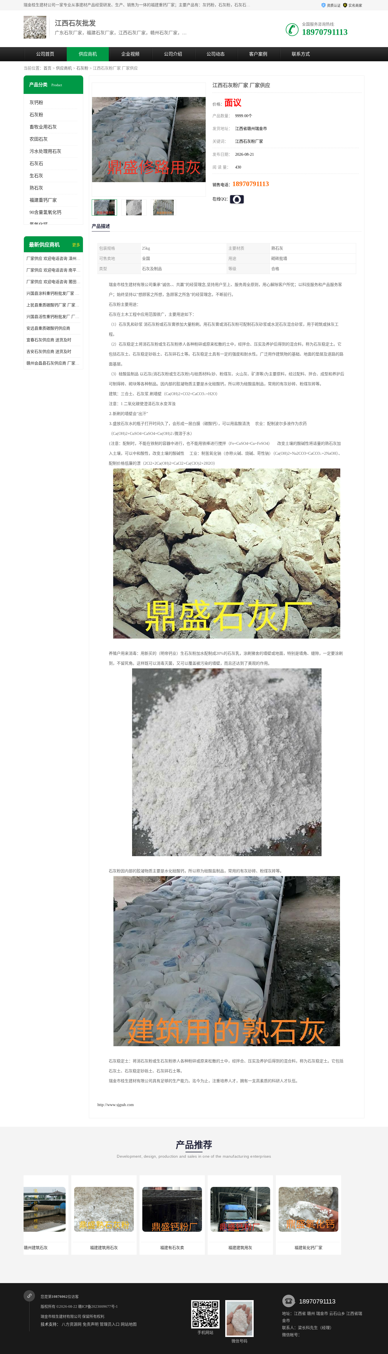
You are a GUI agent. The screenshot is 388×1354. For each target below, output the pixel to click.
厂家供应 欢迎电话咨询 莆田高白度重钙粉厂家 (53, 282)
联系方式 (301, 54)
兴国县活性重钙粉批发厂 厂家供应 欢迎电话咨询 (53, 317)
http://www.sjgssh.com (115, 1105)
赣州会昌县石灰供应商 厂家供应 (53, 363)
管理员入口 (110, 1324)
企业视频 (130, 54)
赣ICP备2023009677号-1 (98, 1306)
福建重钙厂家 (43, 200)
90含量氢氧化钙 (45, 212)
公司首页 (45, 54)
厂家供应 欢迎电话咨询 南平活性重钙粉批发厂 (53, 270)
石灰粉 (82, 68)
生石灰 (36, 175)
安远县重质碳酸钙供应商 (48, 328)
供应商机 (88, 54)
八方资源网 (72, 1324)
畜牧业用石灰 (43, 127)
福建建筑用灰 (193, 1248)
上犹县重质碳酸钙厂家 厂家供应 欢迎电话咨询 (53, 305)
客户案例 (258, 54)
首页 (47, 68)
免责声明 (91, 1324)
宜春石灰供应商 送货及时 (48, 340)
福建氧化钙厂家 (261, 1248)
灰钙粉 (36, 102)
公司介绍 (173, 54)
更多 (76, 245)
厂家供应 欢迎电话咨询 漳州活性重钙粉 (53, 258)
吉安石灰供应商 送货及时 (48, 351)
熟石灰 (36, 188)
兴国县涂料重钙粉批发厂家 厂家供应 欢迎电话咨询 (53, 293)
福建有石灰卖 (124, 1248)
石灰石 (36, 163)
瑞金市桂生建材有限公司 (61, 1316)
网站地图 (129, 1324)
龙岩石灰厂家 (329, 1248)
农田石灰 (39, 139)
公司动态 (215, 54)
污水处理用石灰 (45, 151)
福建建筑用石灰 (56, 1248)
